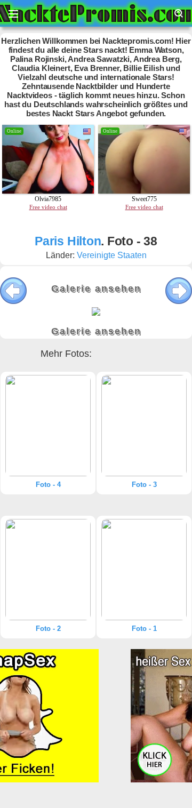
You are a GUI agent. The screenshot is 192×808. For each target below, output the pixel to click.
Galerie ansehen (96, 288)
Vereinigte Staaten (112, 255)
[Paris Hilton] (48, 425)
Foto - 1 (144, 629)
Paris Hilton (68, 241)
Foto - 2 (48, 629)
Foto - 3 (144, 485)
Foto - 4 (48, 485)
